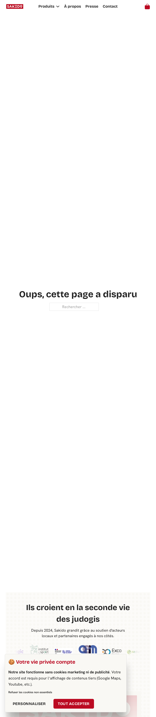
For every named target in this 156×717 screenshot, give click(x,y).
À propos (72, 6)
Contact (110, 6)
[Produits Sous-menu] (58, 6)
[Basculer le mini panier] (147, 6)
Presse (91, 6)
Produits (46, 6)
